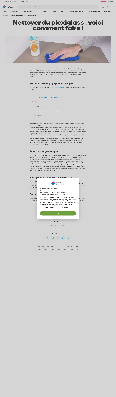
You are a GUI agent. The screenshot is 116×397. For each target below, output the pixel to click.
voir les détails (63, 201)
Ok (58, 213)
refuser (42, 201)
